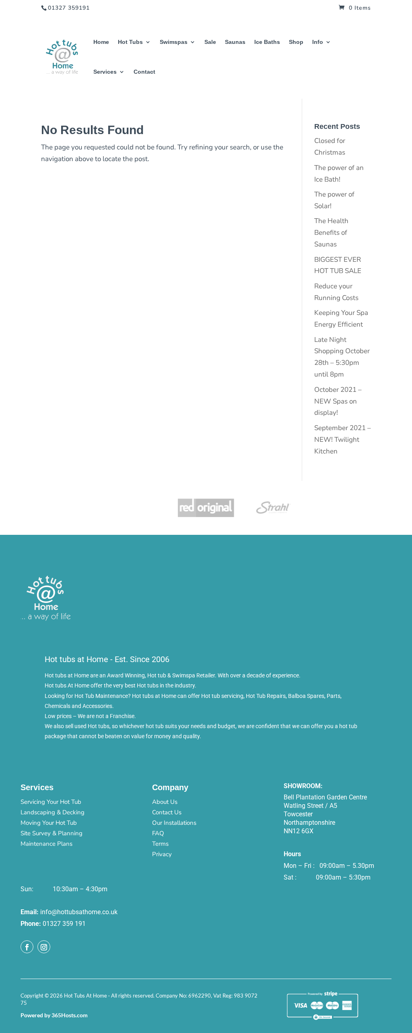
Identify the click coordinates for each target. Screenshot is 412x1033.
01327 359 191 (64, 923)
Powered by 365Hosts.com (54, 1015)
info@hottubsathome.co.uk (78, 912)
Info (317, 42)
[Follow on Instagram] (43, 946)
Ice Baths (267, 42)
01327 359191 (69, 8)
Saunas (235, 42)
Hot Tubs (130, 42)
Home (101, 42)
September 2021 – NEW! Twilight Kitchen (342, 439)
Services (105, 72)
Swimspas (173, 42)
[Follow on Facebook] (27, 946)
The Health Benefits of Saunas (331, 232)
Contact (144, 72)
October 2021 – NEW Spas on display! (338, 401)
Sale (210, 42)
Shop (296, 42)
